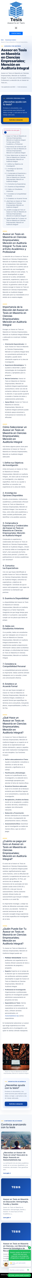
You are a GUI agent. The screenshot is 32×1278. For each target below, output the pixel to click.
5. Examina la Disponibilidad (15, 186)
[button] (16, 27)
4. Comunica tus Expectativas (16, 184)
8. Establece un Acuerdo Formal (16, 198)
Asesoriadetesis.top (12, 1016)
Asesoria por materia (10, 40)
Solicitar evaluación (16, 1104)
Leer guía (7, 1173)
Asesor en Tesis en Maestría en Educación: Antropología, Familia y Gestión (15, 1201)
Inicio (2, 40)
